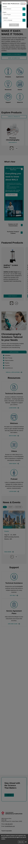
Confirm (14, 24)
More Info (21, 841)
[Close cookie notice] (26, 842)
